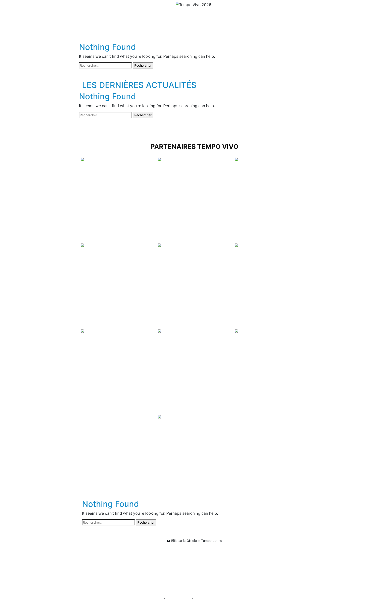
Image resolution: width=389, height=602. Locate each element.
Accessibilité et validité (179, 598)
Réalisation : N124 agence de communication (219, 598)
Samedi (199, 23)
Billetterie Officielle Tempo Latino (196, 541)
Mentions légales (153, 598)
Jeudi (166, 23)
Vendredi (181, 23)
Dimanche (218, 23)
